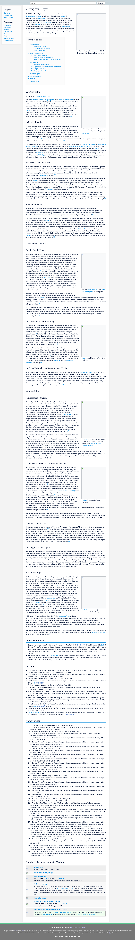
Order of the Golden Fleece (65, 888)
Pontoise (28, 235)
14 (87, 309)
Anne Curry (54, 655)
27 (48, 528)
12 (95, 299)
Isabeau (35, 181)
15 (39, 315)
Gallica (103, 645)
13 (39, 303)
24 (55, 494)
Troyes (47, 220)
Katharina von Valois (85, 372)
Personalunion (47, 22)
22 (68, 431)
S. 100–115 (80, 645)
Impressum (59, 936)
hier (15, 930)
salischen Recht (68, 414)
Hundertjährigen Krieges (33, 16)
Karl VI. (62, 16)
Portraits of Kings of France (61, 912)
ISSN (33, 683)
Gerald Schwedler (34, 712)
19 (41, 362)
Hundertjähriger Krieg (43, 96)
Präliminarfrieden (83, 229)
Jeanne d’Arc (51, 598)
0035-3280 (40, 706)
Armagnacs (66, 26)
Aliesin (46, 878)
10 (41, 270)
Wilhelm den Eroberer (66, 100)
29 (50, 634)
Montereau (85, 133)
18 (50, 356)
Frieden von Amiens (98, 632)
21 (63, 384)
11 (49, 289)
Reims (38, 602)
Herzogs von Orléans (76, 146)
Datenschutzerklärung (72, 936)
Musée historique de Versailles (85, 914)
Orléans (46, 600)
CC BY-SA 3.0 (59, 878)
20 (35, 378)
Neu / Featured (8, 17)
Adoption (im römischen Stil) (66, 491)
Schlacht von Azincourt (47, 139)
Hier (23, 930)
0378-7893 (39, 683)
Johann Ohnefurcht (32, 146)
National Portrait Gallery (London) (91, 444)
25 (62, 505)
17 (57, 344)
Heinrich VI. (57, 585)
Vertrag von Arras (64, 616)
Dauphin (96, 148)
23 (47, 484)
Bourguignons (101, 144)
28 (69, 541)
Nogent (42, 297)
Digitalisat (69, 714)
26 (47, 509)
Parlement (57, 360)
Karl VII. (37, 24)
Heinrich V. (41, 18)
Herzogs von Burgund (89, 144)
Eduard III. (29, 110)
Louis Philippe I (47, 914)
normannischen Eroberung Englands (42, 100)
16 (36, 333)
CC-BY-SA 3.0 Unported (78, 927)
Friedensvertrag (52, 14)
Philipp (42, 155)
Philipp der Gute (92, 289)
